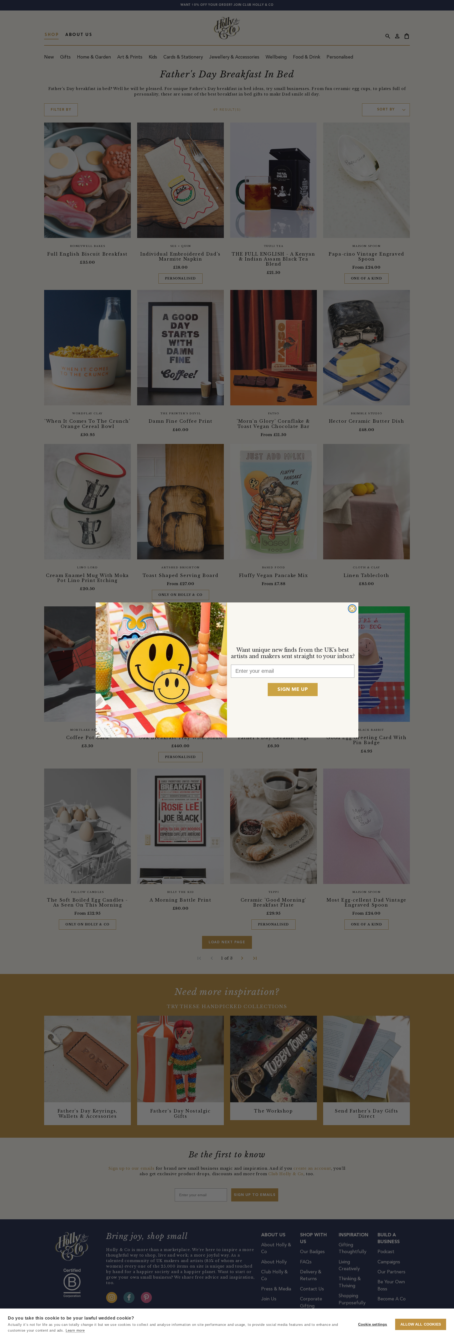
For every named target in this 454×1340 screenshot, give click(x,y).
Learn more (75, 1330)
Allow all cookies (420, 1324)
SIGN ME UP (292, 689)
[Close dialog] (352, 609)
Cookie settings (372, 1324)
